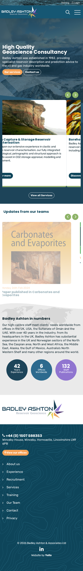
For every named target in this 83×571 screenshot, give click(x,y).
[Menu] (77, 12)
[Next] (75, 95)
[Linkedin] (41, 516)
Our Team (13, 469)
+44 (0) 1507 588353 (23, 403)
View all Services (41, 195)
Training (12, 462)
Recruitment (16, 446)
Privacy (12, 485)
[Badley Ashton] (20, 12)
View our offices (16, 419)
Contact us (17, 72)
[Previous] (68, 95)
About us (13, 431)
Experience (15, 439)
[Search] (67, 12)
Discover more (17, 175)
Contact (12, 477)
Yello (48, 522)
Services (13, 454)
